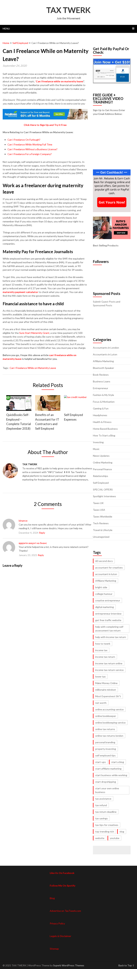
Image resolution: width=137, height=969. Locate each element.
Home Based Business (105, 428)
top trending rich (104, 831)
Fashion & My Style (103, 394)
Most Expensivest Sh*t (108, 696)
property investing (105, 748)
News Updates (101, 455)
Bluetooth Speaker (103, 367)
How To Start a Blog (104, 435)
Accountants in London (106, 347)
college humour (103, 593)
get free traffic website (108, 620)
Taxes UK (98, 502)
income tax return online (108, 663)
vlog (122, 831)
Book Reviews (101, 374)
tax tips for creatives (106, 824)
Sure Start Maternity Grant (34, 332)
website (99, 838)
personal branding (105, 742)
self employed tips (105, 755)
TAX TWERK (68, 10)
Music (96, 448)
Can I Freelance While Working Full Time (29, 144)
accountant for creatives (109, 567)
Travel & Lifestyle (102, 530)
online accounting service (109, 709)
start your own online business (107, 790)
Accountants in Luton (105, 354)
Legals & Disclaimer (60, 936)
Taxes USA (99, 509)
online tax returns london (109, 735)
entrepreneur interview (108, 613)
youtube (114, 838)
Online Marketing (102, 462)
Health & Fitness (102, 421)
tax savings (101, 818)
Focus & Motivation (104, 401)
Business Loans (101, 381)
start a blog (117, 762)
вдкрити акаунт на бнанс (33, 542)
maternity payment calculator (20, 291)
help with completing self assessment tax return (109, 628)
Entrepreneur (100, 388)
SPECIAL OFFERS (103, 489)
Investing (98, 442)
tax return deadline (105, 811)
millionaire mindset (105, 689)
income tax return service (109, 669)
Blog (52, 898)
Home (6, 42)
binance (23, 520)
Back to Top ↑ (126, 965)
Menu (6, 28)
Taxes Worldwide (102, 516)
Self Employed (20, 42)
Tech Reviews (101, 523)
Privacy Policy (57, 923)
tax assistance (103, 798)
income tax (101, 650)
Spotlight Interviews (104, 496)
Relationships (100, 475)
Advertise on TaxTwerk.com (65, 910)
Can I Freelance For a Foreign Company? (29, 154)
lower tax (100, 676)
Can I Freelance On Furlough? (23, 139)
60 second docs (104, 560)
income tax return (105, 656)
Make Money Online (106, 683)
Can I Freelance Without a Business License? (32, 149)
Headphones (100, 415)
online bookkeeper (105, 715)
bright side (101, 587)
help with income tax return (110, 637)
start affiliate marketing (108, 768)
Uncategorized (101, 536)
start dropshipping (105, 781)
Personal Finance (102, 469)
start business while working (111, 775)
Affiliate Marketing (103, 361)
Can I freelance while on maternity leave (59, 81)
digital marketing (104, 606)
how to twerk (102, 643)
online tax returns (105, 729)
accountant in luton (106, 574)
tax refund (101, 805)
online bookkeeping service (110, 722)
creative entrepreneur (107, 600)
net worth (100, 702)
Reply (42, 532)
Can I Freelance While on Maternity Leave (33, 367)
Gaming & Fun (100, 408)
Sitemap (54, 948)
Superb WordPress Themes (68, 965)
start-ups (100, 762)
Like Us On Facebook (62, 872)
